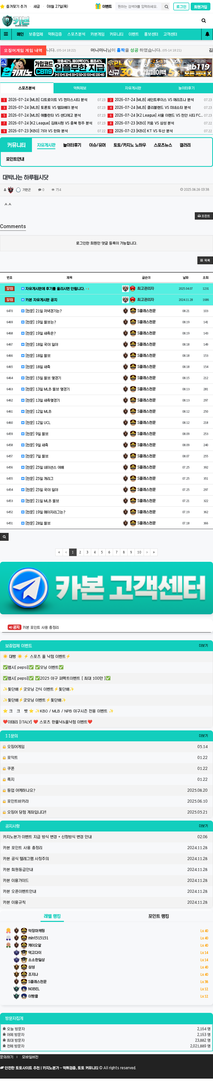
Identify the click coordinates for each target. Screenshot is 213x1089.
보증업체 (36, 34)
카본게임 (97, 34)
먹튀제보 (80, 88)
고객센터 (170, 34)
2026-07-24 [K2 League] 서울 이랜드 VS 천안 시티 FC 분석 (161, 115)
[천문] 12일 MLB (37, 411)
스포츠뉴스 (163, 145)
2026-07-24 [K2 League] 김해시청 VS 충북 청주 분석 (54, 123)
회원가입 (200, 7)
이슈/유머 (97, 145)
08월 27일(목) (57, 6)
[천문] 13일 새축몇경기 (42, 400)
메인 (20, 34)
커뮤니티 (116, 34)
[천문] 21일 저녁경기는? (43, 311)
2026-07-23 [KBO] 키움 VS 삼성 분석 (161, 123)
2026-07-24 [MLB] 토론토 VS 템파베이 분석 (54, 107)
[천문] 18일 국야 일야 (41, 344)
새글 (37, 6)
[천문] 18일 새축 (37, 367)
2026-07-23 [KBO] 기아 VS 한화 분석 (54, 131)
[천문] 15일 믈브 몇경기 (42, 378)
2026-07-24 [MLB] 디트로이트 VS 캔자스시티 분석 (54, 100)
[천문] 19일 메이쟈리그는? (44, 512)
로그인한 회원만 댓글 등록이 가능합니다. (106, 243)
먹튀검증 (55, 34)
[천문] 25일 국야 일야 (41, 490)
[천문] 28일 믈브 (37, 523)
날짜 (186, 277)
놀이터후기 (186, 88)
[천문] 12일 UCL (37, 423)
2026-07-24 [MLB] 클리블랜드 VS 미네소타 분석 (161, 107)
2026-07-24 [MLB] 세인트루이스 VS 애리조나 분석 (161, 100)
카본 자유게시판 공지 (40, 300)
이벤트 (106, 6)
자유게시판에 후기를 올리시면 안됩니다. (56, 289)
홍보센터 (151, 34)
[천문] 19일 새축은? (40, 333)
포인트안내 (15, 159)
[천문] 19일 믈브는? (40, 322)
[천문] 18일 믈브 (37, 356)
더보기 (203, 645)
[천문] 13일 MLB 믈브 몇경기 (47, 389)
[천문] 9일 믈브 (36, 434)
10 (139, 552)
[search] (165, 6)
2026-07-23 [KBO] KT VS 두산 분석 (160, 131)
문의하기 (6, 1057)
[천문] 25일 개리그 (39, 478)
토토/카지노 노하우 (130, 145)
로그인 (181, 7)
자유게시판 (133, 88)
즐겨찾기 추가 (16, 6)
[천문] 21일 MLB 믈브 (41, 501)
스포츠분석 (76, 34)
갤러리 (185, 145)
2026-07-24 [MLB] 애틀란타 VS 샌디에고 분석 (54, 115)
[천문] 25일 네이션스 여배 (44, 467)
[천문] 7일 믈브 (36, 456)
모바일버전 (30, 1057)
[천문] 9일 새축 (36, 445)
